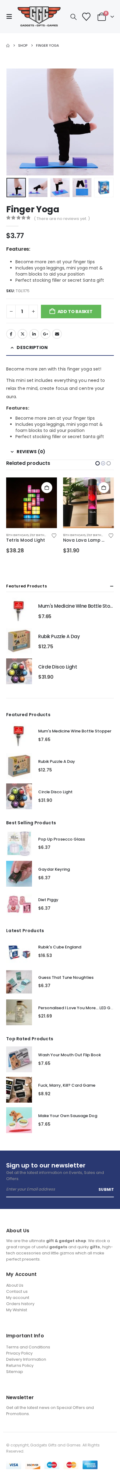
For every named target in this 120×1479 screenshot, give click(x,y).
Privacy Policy (19, 1353)
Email (57, 334)
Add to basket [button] (46, 487)
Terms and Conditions (28, 1347)
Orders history (20, 1303)
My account (17, 1297)
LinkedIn (34, 334)
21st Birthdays (40, 535)
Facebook (11, 334)
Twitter (22, 334)
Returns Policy (20, 1365)
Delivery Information (26, 1359)
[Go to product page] (31, 502)
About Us (14, 1285)
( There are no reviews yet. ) (62, 219)
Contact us (17, 1291)
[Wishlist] (86, 17)
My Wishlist (16, 1309)
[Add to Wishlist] (54, 535)
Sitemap (14, 1371)
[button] (11, 16)
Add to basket (75, 311)
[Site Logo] (39, 16)
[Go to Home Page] (8, 45)
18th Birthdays (17, 535)
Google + (45, 334)
